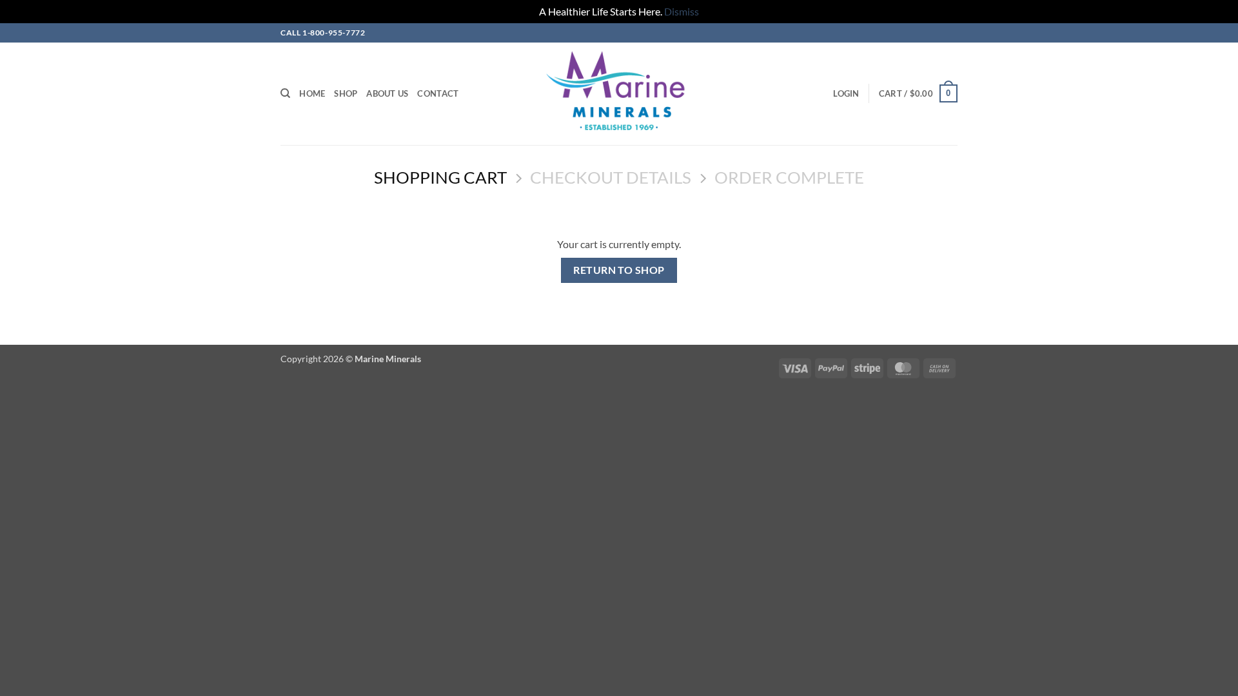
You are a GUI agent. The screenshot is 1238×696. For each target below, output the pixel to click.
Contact (437, 93)
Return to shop (619, 270)
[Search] (285, 93)
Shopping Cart (440, 177)
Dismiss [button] (681, 11)
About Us (387, 93)
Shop (345, 93)
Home (312, 93)
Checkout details (610, 177)
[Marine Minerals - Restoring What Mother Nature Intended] (619, 94)
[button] (846, 93)
